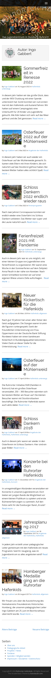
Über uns (11, 645)
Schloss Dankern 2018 (32, 423)
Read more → (39, 118)
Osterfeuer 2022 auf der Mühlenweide (35, 139)
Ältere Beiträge (9, 629)
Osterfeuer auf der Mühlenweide (35, 367)
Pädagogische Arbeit (16, 648)
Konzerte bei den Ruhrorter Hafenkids (36, 468)
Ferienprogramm (35, 205)
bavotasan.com (36, 673)
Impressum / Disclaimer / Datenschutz (23, 658)
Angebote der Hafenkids (38, 150)
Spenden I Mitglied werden (18, 656)
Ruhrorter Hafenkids (24, 671)
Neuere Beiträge (41, 629)
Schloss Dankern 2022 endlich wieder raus (36, 194)
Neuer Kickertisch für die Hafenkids (34, 302)
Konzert (14, 482)
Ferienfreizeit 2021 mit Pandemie (31, 240)
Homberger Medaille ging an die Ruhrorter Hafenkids (24, 580)
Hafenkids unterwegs (33, 252)
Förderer (11, 653)
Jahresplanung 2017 (35, 524)
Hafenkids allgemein (39, 313)
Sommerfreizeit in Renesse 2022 (36, 75)
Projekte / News (14, 650)
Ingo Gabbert (9, 86)
